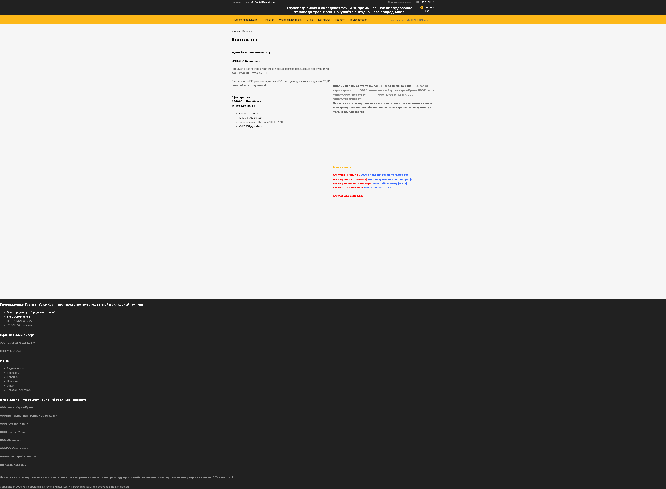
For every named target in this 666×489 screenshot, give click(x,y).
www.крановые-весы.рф (350, 179)
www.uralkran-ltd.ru (377, 187)
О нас (310, 19)
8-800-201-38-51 (424, 2)
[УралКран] (253, 12)
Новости (340, 19)
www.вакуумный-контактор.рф (390, 179)
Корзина (12, 377)
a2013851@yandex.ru (263, 2)
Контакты (324, 19)
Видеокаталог (358, 19)
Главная (269, 19)
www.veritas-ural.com (348, 187)
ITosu (152, 486)
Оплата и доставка (290, 19)
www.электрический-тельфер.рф (384, 174)
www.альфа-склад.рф (348, 196)
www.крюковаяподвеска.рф (352, 183)
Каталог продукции (245, 19)
